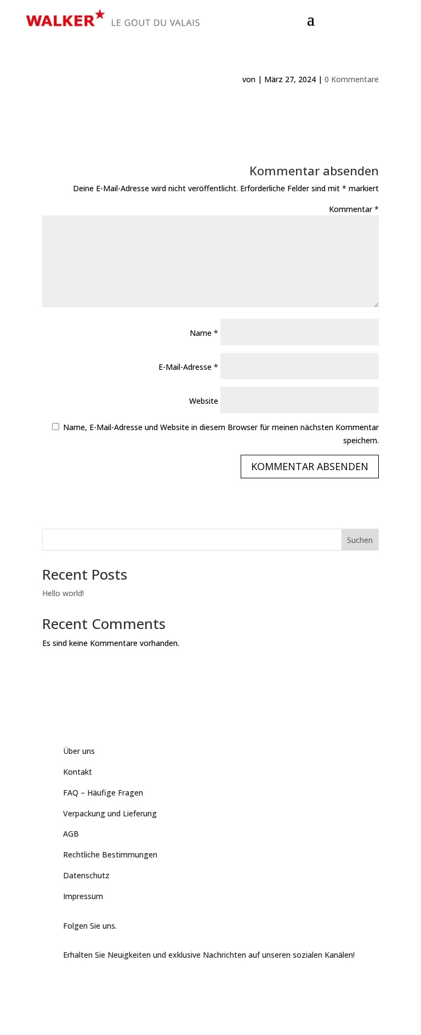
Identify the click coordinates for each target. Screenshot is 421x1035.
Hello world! (63, 593)
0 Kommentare (352, 79)
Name (204, 333)
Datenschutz (86, 875)
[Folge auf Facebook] (72, 984)
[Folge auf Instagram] (115, 984)
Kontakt (77, 772)
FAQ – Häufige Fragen (103, 792)
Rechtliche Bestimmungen (110, 854)
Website (203, 401)
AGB (71, 833)
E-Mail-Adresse (188, 367)
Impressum (83, 896)
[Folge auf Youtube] (94, 984)
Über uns (79, 751)
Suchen (360, 540)
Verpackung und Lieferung (110, 813)
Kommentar (354, 209)
